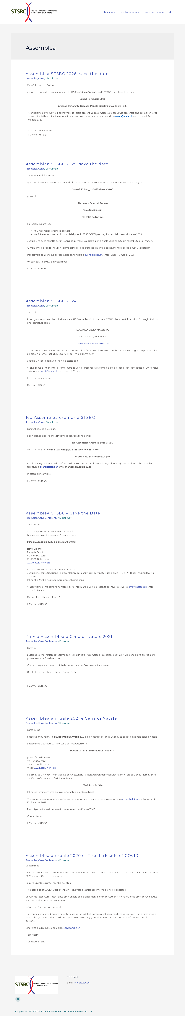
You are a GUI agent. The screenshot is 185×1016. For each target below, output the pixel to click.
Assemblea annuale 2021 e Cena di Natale (71, 718)
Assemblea (31, 78)
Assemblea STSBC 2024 (51, 301)
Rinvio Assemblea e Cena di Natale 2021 (69, 636)
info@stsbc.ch (82, 982)
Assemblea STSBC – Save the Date (63, 513)
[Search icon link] (170, 12)
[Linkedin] (17, 999)
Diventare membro (154, 12)
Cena (41, 78)
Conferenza (51, 518)
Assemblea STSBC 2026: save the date (67, 73)
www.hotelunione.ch (38, 562)
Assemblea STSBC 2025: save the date (67, 164)
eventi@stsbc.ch (93, 255)
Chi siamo (108, 12)
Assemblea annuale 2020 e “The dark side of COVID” (83, 855)
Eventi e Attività (128, 12)
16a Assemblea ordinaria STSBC (60, 417)
